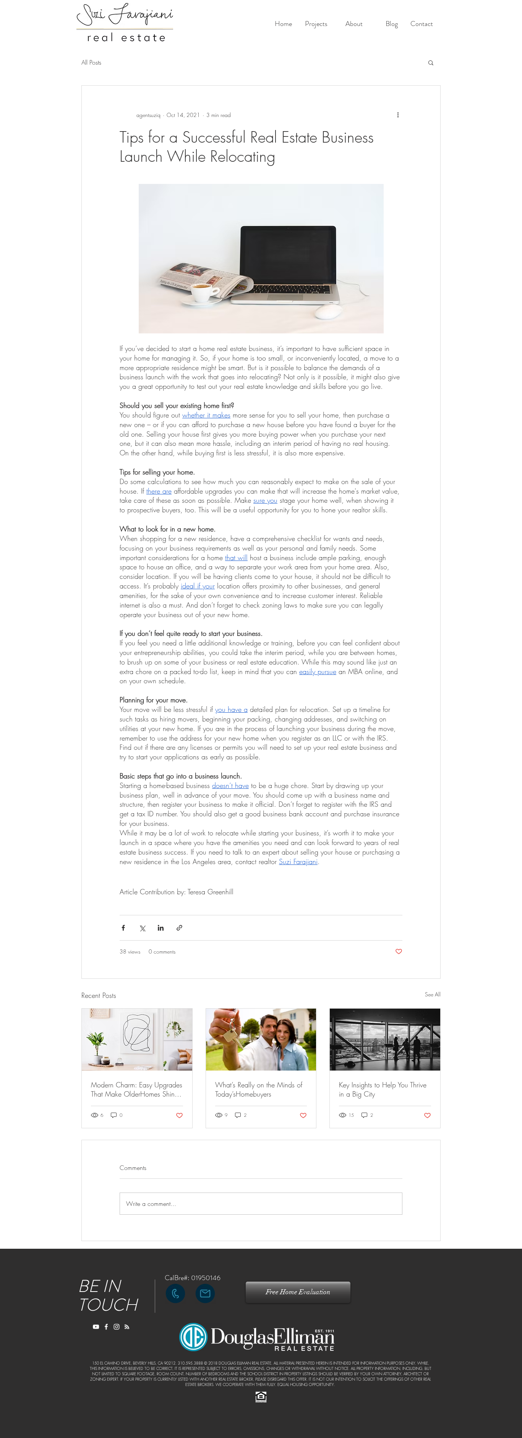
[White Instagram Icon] (116, 1327)
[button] (430, 62)
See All (433, 994)
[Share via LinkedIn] (160, 927)
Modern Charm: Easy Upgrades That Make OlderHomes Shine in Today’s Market (136, 1089)
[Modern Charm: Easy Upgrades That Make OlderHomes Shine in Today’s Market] (137, 1040)
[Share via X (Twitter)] (142, 927)
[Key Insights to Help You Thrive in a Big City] (385, 1040)
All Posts (91, 62)
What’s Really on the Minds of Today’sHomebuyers (258, 1089)
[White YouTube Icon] (96, 1327)
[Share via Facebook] (123, 927)
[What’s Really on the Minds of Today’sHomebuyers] (261, 1040)
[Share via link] (179, 927)
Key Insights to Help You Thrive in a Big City (382, 1089)
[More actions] (397, 114)
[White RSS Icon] (127, 1327)
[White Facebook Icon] (106, 1327)
